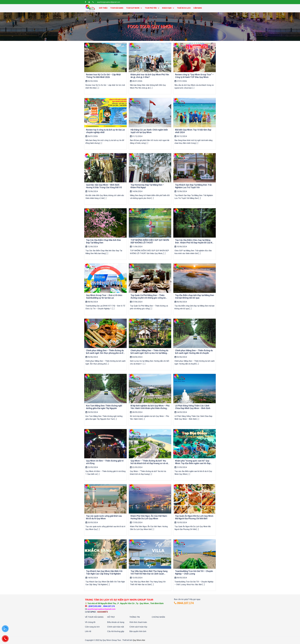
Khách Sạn (166, 8)
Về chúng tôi (90, 622)
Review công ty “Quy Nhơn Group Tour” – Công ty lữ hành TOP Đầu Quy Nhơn (194, 75)
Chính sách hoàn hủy (138, 627)
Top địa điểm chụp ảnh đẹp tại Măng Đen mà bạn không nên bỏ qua (194, 296)
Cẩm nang (197, 8)
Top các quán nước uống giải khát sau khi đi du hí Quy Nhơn (104, 517)
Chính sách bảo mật (115, 627)
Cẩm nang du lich (92, 627)
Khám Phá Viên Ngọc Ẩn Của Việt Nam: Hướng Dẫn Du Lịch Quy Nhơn (149, 517)
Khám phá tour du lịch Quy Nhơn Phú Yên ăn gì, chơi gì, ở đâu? (150, 75)
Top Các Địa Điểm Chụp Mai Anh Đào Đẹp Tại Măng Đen (103, 241)
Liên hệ (88, 631)
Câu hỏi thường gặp (115, 631)
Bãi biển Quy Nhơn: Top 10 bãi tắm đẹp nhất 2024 (193, 131)
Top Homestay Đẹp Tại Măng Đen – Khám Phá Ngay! (147, 186)
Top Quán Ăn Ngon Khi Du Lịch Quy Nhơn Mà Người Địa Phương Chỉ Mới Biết (194, 517)
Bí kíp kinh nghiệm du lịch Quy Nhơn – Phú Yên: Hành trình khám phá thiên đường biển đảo (150, 407)
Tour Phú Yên (151, 8)
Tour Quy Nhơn (132, 8)
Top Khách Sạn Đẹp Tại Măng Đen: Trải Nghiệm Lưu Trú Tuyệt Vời (193, 186)
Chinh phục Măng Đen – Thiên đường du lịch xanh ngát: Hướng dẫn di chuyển (194, 351)
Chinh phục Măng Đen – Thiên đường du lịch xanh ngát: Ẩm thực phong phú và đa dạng (105, 351)
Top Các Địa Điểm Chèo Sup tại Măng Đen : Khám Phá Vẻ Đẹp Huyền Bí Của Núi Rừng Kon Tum (194, 241)
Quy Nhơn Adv (139, 640)
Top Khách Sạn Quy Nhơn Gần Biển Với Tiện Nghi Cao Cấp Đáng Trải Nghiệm (104, 572)
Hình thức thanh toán (138, 622)
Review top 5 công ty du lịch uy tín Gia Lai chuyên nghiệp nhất (105, 131)
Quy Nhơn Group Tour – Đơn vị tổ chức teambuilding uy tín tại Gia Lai (104, 296)
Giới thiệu (103, 8)
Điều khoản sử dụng (115, 622)
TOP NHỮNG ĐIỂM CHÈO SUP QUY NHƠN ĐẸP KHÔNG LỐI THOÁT (150, 241)
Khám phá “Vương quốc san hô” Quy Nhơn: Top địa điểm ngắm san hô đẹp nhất (192, 462)
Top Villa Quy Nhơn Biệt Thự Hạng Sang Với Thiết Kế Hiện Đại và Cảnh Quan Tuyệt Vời (149, 572)
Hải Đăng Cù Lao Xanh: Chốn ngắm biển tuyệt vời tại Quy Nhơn (149, 131)
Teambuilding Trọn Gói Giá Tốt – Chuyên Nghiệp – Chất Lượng (194, 572)
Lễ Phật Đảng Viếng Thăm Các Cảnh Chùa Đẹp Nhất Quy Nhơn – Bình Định (192, 406)
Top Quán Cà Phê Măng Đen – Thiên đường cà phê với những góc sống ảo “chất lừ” (148, 296)
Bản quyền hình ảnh (137, 631)
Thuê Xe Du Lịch (184, 8)
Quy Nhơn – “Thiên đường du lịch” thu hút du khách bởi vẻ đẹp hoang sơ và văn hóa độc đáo (150, 462)
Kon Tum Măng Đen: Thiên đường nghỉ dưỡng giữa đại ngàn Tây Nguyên (104, 406)
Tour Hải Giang (116, 8)
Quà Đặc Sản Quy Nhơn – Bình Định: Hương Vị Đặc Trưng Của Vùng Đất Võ (104, 186)
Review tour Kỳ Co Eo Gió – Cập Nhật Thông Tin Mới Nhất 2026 (103, 75)
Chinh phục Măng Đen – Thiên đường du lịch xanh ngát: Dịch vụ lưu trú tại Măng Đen (149, 351)
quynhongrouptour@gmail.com (108, 2)
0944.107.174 (185, 603)
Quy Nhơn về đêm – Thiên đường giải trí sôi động (105, 462)
